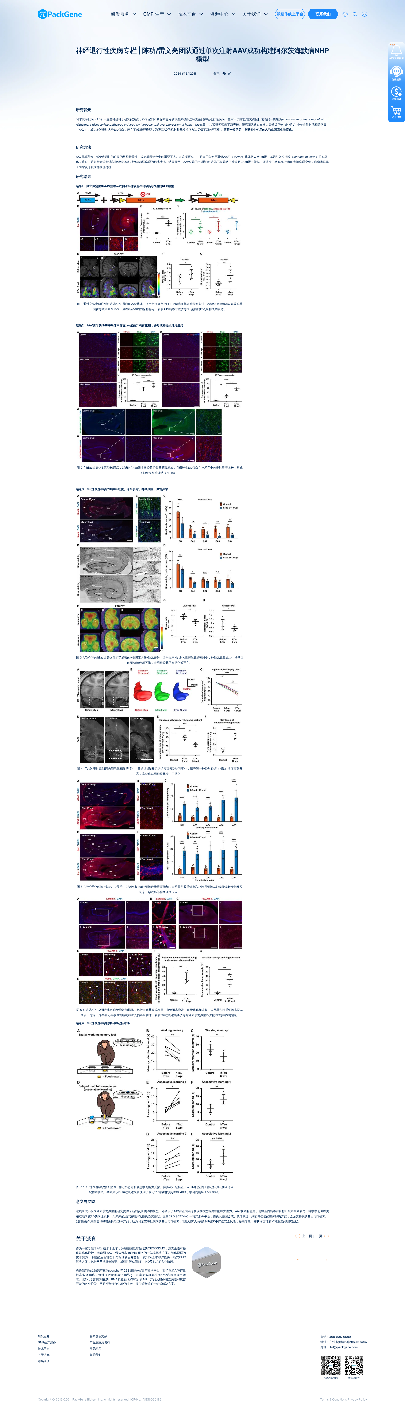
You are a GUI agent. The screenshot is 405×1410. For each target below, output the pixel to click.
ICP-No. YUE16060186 (146, 1399)
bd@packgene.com (344, 1347)
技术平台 (44, 1348)
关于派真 (44, 1354)
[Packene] (60, 14)
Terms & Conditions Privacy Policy (343, 1399)
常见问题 (95, 1348)
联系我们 (95, 1354)
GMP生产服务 (47, 1342)
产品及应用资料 (100, 1342)
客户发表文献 (98, 1336)
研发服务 (44, 1336)
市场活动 (44, 1361)
